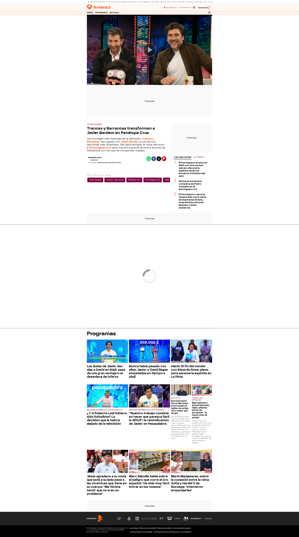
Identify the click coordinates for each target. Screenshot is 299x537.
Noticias (114, 13)
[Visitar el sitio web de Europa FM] (177, 518)
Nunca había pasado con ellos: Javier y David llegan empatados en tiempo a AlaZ (148, 371)
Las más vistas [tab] (182, 157)
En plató (175, 398)
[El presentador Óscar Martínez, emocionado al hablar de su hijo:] (181, 390)
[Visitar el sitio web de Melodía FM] (185, 518)
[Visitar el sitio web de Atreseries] (161, 518)
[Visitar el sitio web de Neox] (137, 518)
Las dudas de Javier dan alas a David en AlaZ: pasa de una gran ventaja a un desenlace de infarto (106, 371)
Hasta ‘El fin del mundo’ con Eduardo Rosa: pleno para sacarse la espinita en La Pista (191, 371)
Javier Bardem (95, 180)
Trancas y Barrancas (114, 180)
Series (90, 13)
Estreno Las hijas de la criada (100, 2)
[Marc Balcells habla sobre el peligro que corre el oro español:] (149, 461)
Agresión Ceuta (165, 2)
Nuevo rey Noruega (178, 2)
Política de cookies (164, 528)
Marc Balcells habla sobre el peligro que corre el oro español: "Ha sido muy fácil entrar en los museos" (149, 481)
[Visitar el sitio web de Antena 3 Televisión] (120, 518)
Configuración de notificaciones (166, 532)
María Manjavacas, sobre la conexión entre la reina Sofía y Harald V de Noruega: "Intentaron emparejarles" (190, 483)
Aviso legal (133, 528)
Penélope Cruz (134, 180)
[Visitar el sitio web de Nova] (145, 518)
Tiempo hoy (190, 2)
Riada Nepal (155, 2)
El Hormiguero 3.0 (100, 147)
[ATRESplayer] (204, 8)
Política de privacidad (147, 528)
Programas (101, 13)
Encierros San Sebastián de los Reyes (124, 2)
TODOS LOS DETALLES (197, 399)
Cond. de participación (182, 528)
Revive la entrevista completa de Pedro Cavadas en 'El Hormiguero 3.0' (190, 185)
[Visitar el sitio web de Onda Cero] (169, 518)
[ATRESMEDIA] (94, 518)
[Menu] (209, 12)
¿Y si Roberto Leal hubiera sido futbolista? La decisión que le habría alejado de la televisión (107, 418)
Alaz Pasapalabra (144, 2)
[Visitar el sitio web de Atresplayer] (197, 518)
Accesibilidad (185, 532)
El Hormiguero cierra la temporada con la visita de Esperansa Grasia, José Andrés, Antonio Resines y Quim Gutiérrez (192, 201)
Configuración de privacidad (141, 532)
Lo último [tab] (198, 157)
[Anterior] (88, 2)
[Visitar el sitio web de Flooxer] (208, 518)
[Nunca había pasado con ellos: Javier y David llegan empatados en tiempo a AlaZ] (149, 351)
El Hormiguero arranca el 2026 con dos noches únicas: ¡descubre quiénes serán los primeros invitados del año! (193, 169)
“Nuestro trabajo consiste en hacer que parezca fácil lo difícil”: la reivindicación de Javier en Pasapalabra (149, 418)
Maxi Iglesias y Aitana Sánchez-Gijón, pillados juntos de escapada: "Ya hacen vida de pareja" (201, 410)
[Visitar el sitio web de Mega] (153, 518)
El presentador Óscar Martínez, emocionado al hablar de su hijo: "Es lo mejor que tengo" (180, 407)
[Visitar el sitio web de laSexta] (129, 518)
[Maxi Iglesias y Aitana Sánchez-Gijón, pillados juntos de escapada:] (202, 390)
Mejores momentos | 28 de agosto (104, 410)
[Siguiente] (211, 2)
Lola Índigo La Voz (201, 2)
